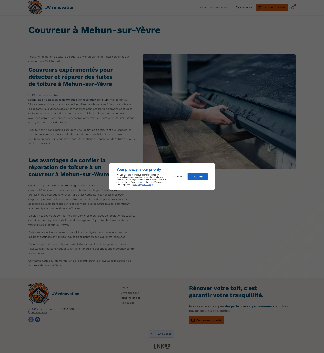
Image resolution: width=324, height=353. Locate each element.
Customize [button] (178, 176)
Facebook (146, 185)
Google (136, 185)
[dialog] (162, 176)
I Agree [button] (198, 176)
